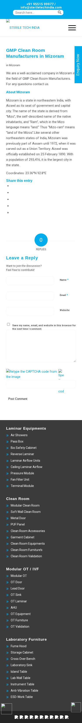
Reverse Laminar (22, 454)
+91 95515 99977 (40, 4)
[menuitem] (42, 15)
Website (65, 310)
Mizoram (14, 65)
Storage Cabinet (22, 652)
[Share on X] (12, 192)
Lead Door (18, 588)
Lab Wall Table (20, 678)
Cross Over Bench (23, 658)
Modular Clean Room (25, 505)
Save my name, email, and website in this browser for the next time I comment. (44, 327)
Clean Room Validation (26, 556)
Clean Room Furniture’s (26, 550)
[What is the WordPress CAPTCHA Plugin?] (32, 374)
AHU (14, 607)
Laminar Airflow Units (25, 460)
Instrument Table (22, 684)
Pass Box (17, 441)
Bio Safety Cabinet (24, 447)
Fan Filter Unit (20, 479)
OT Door (16, 582)
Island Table (19, 671)
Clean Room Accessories (28, 531)
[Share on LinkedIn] (12, 213)
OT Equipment (21, 614)
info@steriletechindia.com (41, 7)
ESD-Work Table (22, 697)
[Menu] (70, 27)
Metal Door (18, 518)
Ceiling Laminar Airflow (26, 467)
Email (64, 295)
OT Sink (16, 594)
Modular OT (19, 576)
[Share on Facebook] (12, 186)
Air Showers (19, 435)
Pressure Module (22, 473)
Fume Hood (18, 646)
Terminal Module (22, 486)
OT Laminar (19, 601)
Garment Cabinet (22, 537)
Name (64, 279)
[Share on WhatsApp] (12, 199)
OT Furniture (19, 620)
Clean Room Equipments (28, 543)
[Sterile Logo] (34, 27)
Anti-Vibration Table (24, 690)
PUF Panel (18, 524)
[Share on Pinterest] (12, 206)
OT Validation (20, 626)
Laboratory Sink (21, 665)
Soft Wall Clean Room (26, 512)
